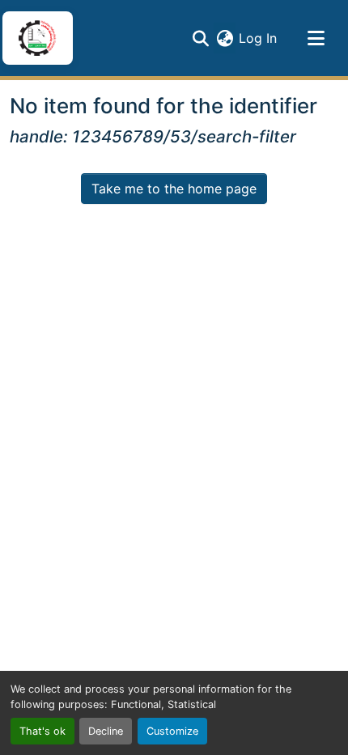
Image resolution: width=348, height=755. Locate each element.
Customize (172, 731)
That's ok (42, 731)
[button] (37, 38)
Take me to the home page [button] (174, 188)
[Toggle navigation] (315, 38)
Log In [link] (258, 38)
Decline (105, 731)
